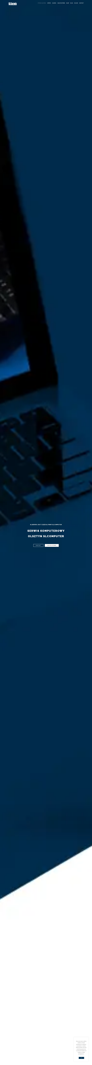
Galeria (54, 3)
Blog (71, 3)
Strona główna (42, 3)
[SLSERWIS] (13, 3)
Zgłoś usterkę (61, 3)
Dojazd (76, 3)
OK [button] (81, 1057)
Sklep (67, 3)
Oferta (49, 3)
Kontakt (81, 3)
